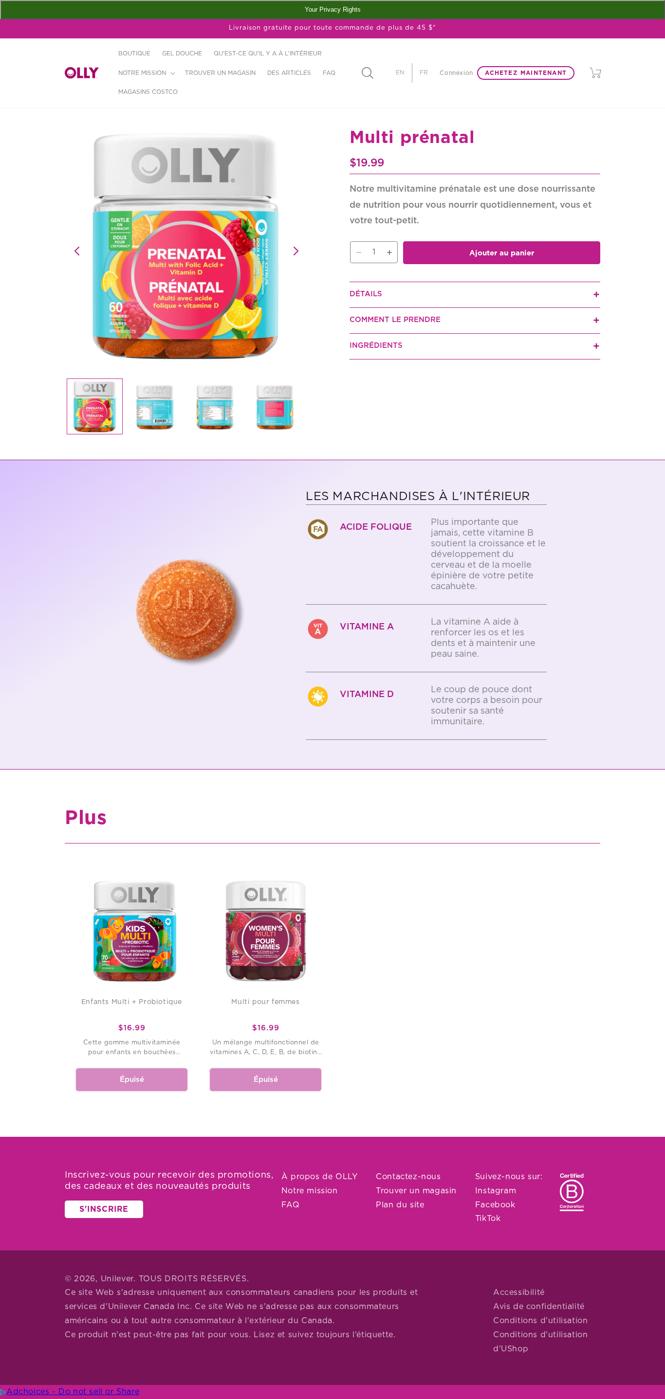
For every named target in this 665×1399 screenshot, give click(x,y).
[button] (145, 73)
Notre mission (309, 1191)
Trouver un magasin (416, 1191)
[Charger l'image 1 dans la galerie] (94, 406)
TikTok (488, 1218)
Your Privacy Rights (333, 9)
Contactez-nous (408, 1177)
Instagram (495, 1191)
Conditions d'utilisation (540, 1321)
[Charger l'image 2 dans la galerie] (154, 406)
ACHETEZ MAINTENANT (526, 72)
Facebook (495, 1205)
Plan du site (400, 1205)
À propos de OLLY (319, 1177)
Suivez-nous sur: (509, 1177)
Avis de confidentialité (539, 1306)
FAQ (290, 1205)
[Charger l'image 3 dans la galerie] (214, 406)
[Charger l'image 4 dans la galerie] (274, 406)
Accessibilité (519, 1292)
